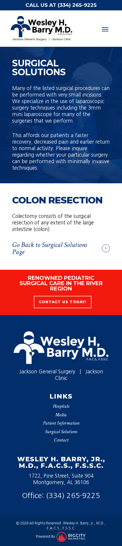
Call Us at (61, 5)
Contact (61, 440)
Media (61, 415)
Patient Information (61, 423)
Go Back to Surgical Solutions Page (49, 248)
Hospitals (61, 406)
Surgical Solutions (61, 432)
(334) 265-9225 (73, 495)
